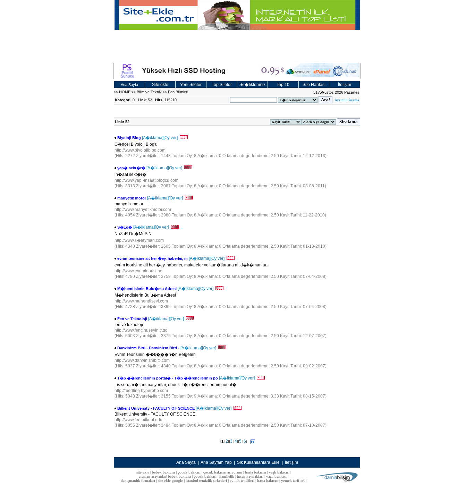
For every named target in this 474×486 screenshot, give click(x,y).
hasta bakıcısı (255, 472)
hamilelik (226, 476)
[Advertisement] (237, 45)
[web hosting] (237, 71)
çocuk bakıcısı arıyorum (222, 472)
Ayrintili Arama (347, 100)
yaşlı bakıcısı (279, 472)
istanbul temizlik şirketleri (206, 480)
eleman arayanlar (152, 476)
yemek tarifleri (293, 480)
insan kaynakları (250, 476)
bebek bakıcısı (163, 472)
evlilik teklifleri (242, 480)
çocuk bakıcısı (189, 472)
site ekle (142, 472)
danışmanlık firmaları (138, 480)
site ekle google (170, 480)
